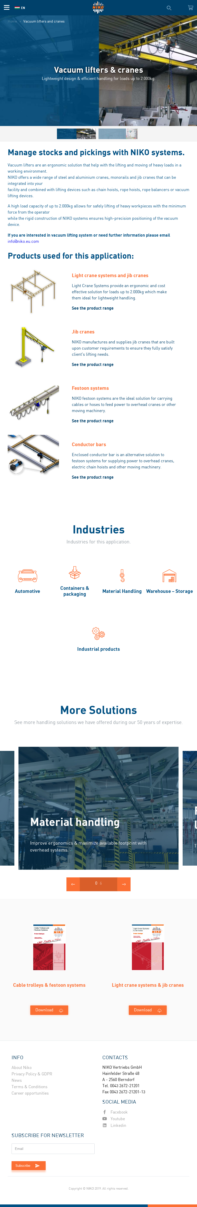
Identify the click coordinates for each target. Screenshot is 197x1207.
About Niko (22, 1068)
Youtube (117, 1119)
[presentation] (73, 884)
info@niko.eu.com (23, 241)
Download (44, 1010)
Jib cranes (83, 331)
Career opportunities (30, 1093)
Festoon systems (90, 388)
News (17, 1080)
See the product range (93, 308)
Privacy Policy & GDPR (32, 1074)
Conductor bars (89, 444)
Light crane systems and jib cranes (110, 275)
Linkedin (118, 1126)
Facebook (119, 1112)
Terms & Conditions (29, 1087)
